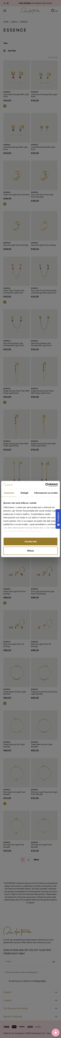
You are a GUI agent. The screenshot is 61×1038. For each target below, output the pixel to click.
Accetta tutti (31, 541)
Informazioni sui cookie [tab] (46, 492)
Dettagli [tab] (24, 492)
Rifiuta (30, 551)
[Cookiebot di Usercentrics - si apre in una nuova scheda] (45, 485)
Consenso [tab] (9, 492)
